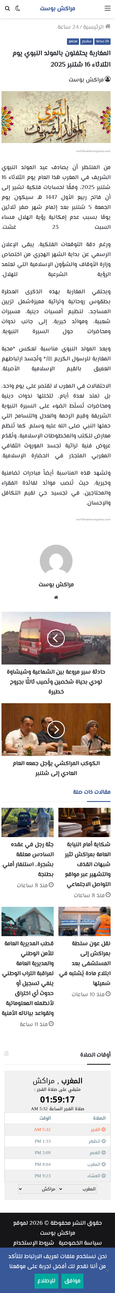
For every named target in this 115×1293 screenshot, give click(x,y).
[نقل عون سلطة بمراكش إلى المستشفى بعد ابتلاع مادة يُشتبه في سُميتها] (84, 921)
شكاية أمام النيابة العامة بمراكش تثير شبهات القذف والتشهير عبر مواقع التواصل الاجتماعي (88, 864)
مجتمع (73, 41)
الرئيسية (94, 27)
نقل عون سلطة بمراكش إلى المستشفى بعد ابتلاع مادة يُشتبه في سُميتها (85, 963)
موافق (72, 1281)
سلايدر (86, 41)
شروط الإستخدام (33, 1243)
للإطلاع (46, 1281)
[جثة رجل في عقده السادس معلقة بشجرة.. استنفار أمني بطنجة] (27, 822)
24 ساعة (68, 27)
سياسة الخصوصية (80, 1243)
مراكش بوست (86, 80)
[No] (108, 1270)
